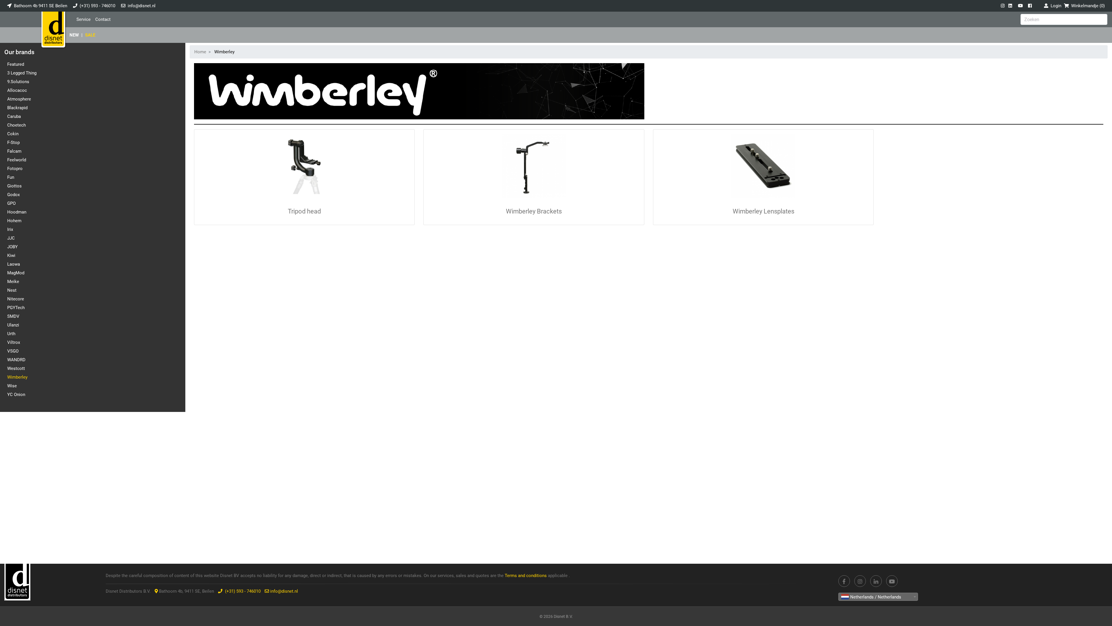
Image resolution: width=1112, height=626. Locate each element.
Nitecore (15, 299)
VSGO (13, 351)
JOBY (12, 246)
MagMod (15, 272)
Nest (12, 290)
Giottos (14, 186)
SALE (90, 35)
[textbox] (878, 597)
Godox (13, 194)
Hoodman (16, 212)
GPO (11, 203)
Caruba (14, 116)
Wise (12, 385)
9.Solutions (18, 81)
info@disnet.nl (142, 5)
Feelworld (16, 160)
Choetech (16, 125)
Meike (13, 281)
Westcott (16, 368)
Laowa (13, 264)
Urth (11, 333)
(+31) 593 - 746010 (97, 5)
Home (200, 51)
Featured (15, 64)
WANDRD (16, 359)
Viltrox (13, 342)
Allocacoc (17, 90)
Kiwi (11, 255)
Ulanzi (13, 325)
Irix (10, 229)
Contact (103, 19)
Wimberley (17, 377)
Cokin (13, 133)
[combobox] (878, 597)
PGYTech (16, 307)
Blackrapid (17, 107)
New (74, 35)
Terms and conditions (526, 575)
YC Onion (16, 394)
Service (83, 19)
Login (1054, 5)
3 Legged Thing (21, 73)
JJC (11, 238)
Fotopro (15, 168)
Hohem (14, 220)
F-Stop (13, 142)
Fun (10, 177)
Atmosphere (19, 99)
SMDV (13, 316)
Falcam (14, 151)
